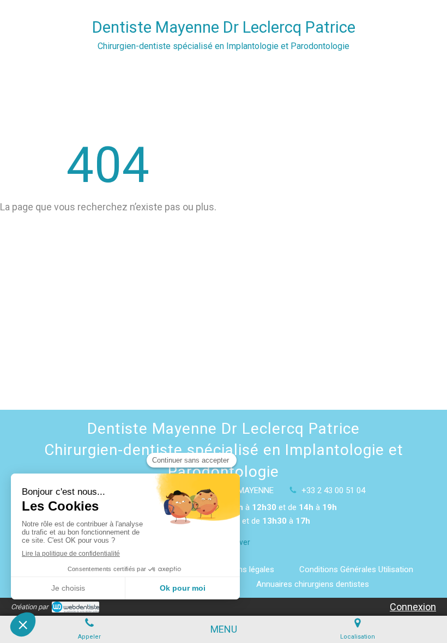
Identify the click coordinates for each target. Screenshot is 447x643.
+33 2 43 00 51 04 (333, 490)
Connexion (413, 606)
